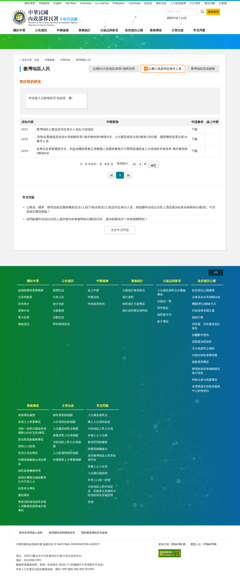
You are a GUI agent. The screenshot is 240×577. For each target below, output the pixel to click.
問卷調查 (44, 3)
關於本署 (19, 30)
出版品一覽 (164, 301)
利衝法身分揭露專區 (204, 379)
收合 (215, 272)
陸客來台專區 (26, 488)
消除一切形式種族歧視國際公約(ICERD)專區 (32, 430)
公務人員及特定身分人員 (165, 68)
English (57, 3)
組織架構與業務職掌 (31, 290)
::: (9, 2)
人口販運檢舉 (178, 3)
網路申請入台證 (177, 18)
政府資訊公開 (134, 30)
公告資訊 (41, 30)
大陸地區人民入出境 (100, 428)
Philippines (118, 3)
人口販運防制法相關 (65, 453)
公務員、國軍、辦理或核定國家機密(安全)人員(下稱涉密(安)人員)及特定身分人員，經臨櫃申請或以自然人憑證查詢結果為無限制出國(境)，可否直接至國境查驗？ (120, 209)
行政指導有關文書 (203, 310)
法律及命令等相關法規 (206, 297)
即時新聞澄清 (61, 324)
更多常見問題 (120, 230)
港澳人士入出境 (97, 466)
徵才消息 (58, 304)
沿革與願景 (25, 297)
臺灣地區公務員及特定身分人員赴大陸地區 (65, 129)
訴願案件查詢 (200, 335)
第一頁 (112, 175)
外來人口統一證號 (99, 480)
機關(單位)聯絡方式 (204, 304)
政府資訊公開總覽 (203, 290)
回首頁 (148, 3)
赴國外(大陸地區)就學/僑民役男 (114, 68)
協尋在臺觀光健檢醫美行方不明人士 (32, 479)
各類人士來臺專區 (29, 422)
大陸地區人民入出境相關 (67, 444)
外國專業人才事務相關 (67, 459)
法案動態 (58, 310)
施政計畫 (197, 317)
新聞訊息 (58, 290)
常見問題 (199, 30)
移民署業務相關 (63, 415)
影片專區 (163, 321)
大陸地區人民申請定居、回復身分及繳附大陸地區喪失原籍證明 (102, 491)
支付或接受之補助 (203, 348)
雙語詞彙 (209, 3)
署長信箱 (161, 3)
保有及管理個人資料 (31, 532)
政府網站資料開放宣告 (62, 532)
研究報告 (163, 308)
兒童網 (223, 3)
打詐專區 (195, 3)
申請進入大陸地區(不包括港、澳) (50, 98)
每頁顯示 (122, 163)
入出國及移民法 (97, 415)
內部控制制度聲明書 (204, 355)
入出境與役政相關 (64, 422)
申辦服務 (63, 30)
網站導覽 (30, 3)
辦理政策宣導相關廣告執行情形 (206, 371)
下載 (194, 129)
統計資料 (128, 297)
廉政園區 (23, 495)
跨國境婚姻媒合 (97, 449)
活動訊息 (58, 317)
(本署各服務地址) (72, 556)
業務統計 (85, 30)
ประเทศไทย (102, 3)
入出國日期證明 (97, 473)
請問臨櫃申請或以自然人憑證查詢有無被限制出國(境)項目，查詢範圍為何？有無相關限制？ (87, 219)
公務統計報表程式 (133, 290)
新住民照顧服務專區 (31, 439)
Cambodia (134, 3)
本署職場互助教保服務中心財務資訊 (206, 388)
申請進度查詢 (96, 304)
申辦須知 (65, 60)
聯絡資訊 (23, 324)
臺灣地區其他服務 (203, 68)
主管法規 (178, 30)
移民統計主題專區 (133, 304)
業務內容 (23, 310)
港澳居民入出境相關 (65, 435)
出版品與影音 (109, 30)
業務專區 (156, 30)
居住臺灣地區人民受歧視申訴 (102, 457)
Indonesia (85, 3)
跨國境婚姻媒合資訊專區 (32, 462)
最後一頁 (128, 175)
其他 (90, 502)
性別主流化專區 (28, 453)
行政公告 (58, 297)
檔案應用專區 (200, 362)
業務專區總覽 (26, 415)
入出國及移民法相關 (65, 428)
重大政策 (23, 317)
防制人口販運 (26, 446)
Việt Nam (70, 3)
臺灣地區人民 (83, 60)
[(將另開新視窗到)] (169, 553)
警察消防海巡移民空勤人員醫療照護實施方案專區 (32, 506)
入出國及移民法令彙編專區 (171, 292)
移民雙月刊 (164, 314)
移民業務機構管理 (29, 470)
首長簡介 (23, 304)
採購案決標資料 (202, 341)
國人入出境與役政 (99, 422)
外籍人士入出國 (97, 435)
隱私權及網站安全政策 (94, 532)
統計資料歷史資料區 (135, 310)
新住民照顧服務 (97, 442)
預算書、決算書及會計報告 (206, 326)
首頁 (36, 60)
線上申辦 (93, 290)
